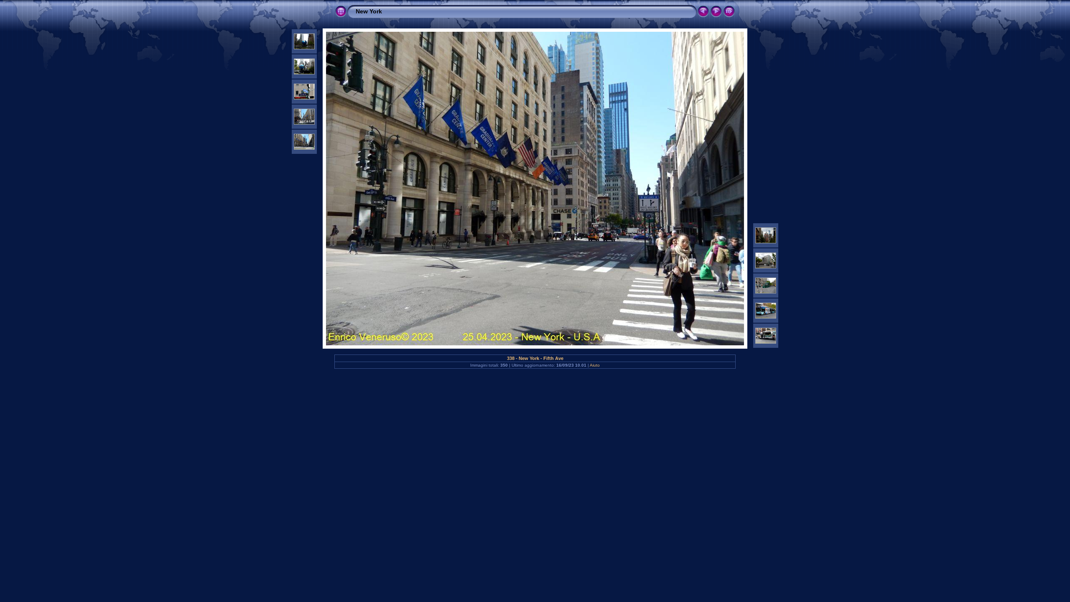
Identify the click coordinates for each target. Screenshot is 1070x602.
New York (369, 11)
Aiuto (595, 365)
